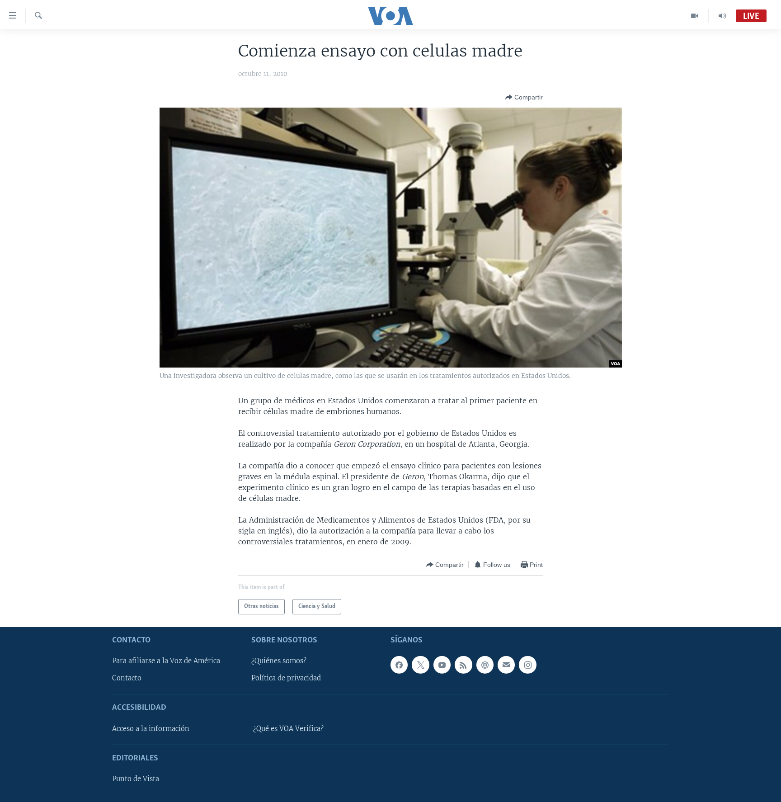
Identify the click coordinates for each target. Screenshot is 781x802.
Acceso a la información (150, 729)
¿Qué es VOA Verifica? (288, 729)
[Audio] (722, 16)
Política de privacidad (286, 679)
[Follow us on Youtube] (442, 665)
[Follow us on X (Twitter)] (420, 665)
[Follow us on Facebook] (399, 665)
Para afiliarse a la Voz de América (166, 661)
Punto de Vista (135, 779)
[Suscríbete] (506, 665)
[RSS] (463, 665)
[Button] (524, 97)
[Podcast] (485, 665)
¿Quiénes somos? (278, 661)
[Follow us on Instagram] (527, 665)
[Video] (695, 16)
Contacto (126, 679)
